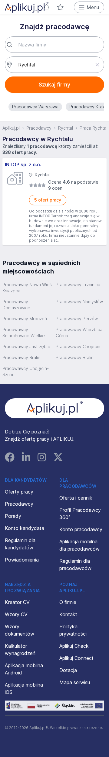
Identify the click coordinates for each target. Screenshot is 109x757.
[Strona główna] (26, 7)
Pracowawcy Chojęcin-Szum (25, 371)
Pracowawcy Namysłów (79, 301)
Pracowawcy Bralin (21, 357)
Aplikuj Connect (76, 658)
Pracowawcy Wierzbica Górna (79, 332)
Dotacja (68, 670)
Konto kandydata (24, 528)
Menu (93, 7)
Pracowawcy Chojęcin (78, 346)
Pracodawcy (38, 128)
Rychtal (65, 128)
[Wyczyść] (97, 64)
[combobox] (54, 44)
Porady (13, 516)
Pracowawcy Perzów (77, 318)
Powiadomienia (22, 560)
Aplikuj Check (74, 646)
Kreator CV (17, 602)
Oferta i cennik (75, 498)
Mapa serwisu (74, 682)
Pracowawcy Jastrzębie (26, 346)
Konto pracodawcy (80, 529)
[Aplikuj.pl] (55, 408)
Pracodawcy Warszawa (35, 106)
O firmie (67, 602)
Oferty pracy (19, 492)
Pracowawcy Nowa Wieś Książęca (27, 287)
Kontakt (68, 614)
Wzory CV (16, 614)
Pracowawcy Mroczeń (24, 318)
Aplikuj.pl (11, 128)
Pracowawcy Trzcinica (78, 284)
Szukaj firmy (54, 84)
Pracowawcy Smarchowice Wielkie (23, 332)
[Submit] (11, 44)
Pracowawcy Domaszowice (16, 304)
